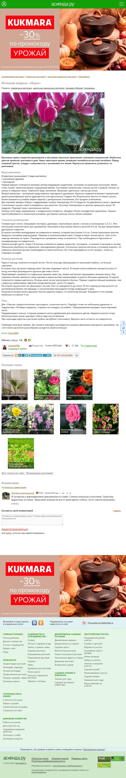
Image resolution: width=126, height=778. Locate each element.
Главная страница (13, 634)
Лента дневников (11, 638)
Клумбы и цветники (93, 644)
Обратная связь (40, 758)
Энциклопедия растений (14, 664)
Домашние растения (64, 661)
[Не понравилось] (67, 493)
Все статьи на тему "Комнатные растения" (28, 473)
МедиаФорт (21, 763)
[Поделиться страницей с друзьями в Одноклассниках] (16, 355)
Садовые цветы (62, 647)
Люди (5, 652)
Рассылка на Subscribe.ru (100, 623)
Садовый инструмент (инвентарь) (64, 683)
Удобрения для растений (39, 668)
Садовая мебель (92, 676)
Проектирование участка (95, 673)
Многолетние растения (65, 651)
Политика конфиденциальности (48, 761)
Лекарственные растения (14, 674)
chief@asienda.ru (74, 766)
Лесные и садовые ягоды (39, 644)
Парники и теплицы (36, 681)
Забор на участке (92, 660)
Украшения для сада (93, 680)
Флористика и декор (64, 665)
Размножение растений (38, 658)
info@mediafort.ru (39, 772)
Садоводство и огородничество (37, 635)
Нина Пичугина (59, 766)
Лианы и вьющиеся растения (68, 654)
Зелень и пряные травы (39, 647)
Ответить (15, 503)
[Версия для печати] (76, 355)
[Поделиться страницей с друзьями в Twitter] (26, 355)
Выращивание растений (39, 654)
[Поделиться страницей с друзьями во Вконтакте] (19, 355)
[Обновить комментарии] (123, 328)
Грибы (30, 665)
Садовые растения (36, 651)
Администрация (60, 758)
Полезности (9, 660)
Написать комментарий (15, 487)
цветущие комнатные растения (62, 77)
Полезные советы (11, 681)
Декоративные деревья (65, 640)
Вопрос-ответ (9, 648)
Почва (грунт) (34, 672)
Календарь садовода (13, 667)
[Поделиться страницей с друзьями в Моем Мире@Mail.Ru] (23, 355)
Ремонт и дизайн (11, 703)
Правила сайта (79, 758)
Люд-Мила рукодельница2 (22, 493)
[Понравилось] (70, 493)
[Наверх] (123, 323)
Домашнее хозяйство (15, 719)
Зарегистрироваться (15, 529)
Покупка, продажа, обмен (15, 678)
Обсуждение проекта (93, 749)
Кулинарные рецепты (13, 739)
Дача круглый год (11, 726)
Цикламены (84, 77)
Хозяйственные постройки (15, 707)
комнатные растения (35, 77)
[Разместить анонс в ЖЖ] (47, 355)
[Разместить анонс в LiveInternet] (35, 355)
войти (9, 533)
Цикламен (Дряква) (74, 88)
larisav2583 (13, 333)
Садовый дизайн (92, 669)
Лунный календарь (12, 671)
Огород (31, 640)
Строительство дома (12, 700)
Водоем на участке (93, 647)
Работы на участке (12, 722)
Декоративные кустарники (67, 644)
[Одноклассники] (40, 622)
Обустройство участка (96, 634)
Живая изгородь (91, 656)
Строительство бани (12, 710)
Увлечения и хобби (12, 735)
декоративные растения (13, 77)
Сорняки (31, 661)
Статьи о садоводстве (13, 645)
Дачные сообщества (12, 641)
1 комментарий (90, 346)
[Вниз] (123, 332)
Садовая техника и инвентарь (65, 674)
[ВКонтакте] (34, 622)
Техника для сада (63, 679)
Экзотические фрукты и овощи (69, 658)
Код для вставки (64, 355)
